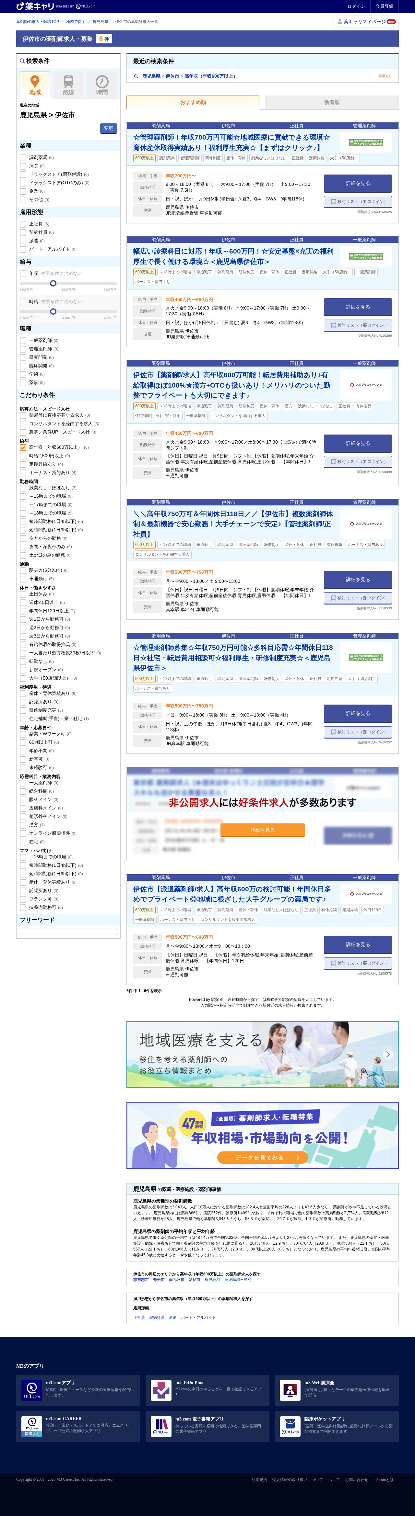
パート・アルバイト (52, 249)
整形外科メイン (47, 816)
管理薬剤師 (43, 348)
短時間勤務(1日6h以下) (55, 529)
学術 (36, 374)
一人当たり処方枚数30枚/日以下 (64, 652)
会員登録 (384, 6)
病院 (36, 165)
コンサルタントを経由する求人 (63, 423)
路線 (68, 92)
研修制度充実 (45, 710)
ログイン (356, 6)
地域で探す (76, 21)
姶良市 (194, 1279)
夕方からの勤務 (47, 538)
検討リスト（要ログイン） (363, 201)
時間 (102, 92)
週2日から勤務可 (49, 627)
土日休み (41, 593)
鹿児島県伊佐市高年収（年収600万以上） (189, 76)
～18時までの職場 (50, 512)
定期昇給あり (45, 464)
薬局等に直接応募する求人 (59, 415)
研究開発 (41, 357)
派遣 (36, 240)
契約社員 (41, 232)
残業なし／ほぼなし (52, 487)
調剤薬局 (41, 157)
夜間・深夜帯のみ (50, 546)
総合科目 (41, 791)
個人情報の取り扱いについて (297, 1479)
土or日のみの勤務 (50, 555)
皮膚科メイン (45, 807)
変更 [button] (108, 128)
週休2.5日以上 (46, 602)
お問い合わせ (356, 1479)
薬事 (36, 382)
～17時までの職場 (50, 504)
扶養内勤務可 (45, 907)
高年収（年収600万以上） (58, 447)
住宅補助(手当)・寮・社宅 (58, 718)
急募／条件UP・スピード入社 (62, 432)
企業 (36, 191)
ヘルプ (334, 1479)
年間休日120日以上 (51, 610)
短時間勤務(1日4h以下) (55, 521)
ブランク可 (43, 898)
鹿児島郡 (212, 1279)
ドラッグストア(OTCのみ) (58, 182)
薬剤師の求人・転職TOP (37, 21)
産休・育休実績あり (52, 693)
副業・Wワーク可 (50, 733)
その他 (38, 199)
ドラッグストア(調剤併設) (58, 174)
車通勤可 (41, 578)
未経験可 (41, 767)
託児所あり (43, 701)
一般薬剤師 (43, 340)
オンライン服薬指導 (52, 833)
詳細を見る (358, 183)
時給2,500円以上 (49, 455)
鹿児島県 (100, 21)
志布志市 (141, 1279)
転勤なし (41, 661)
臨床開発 (41, 365)
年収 (55, 273)
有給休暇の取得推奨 (52, 644)
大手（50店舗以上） (52, 678)
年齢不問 (41, 750)
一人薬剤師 (43, 782)
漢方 (36, 824)
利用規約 (259, 1479)
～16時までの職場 (50, 496)
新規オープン (45, 669)
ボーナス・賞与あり (52, 472)
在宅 (36, 841)
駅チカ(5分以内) (48, 570)
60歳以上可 (43, 742)
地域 (35, 92)
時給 (55, 301)
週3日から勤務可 (49, 636)
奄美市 (159, 1279)
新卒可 (38, 759)
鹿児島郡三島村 (238, 1279)
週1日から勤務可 (49, 619)
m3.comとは (384, 1479)
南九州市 (176, 1279)
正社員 (38, 223)
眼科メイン (43, 799)
